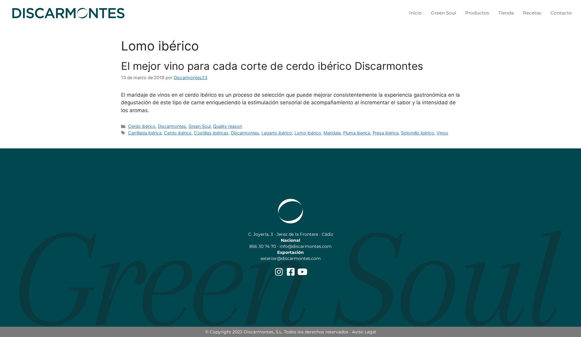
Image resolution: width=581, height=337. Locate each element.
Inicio (415, 13)
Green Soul (443, 13)
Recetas (532, 13)
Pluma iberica (356, 132)
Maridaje (332, 132)
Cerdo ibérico (142, 126)
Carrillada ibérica (145, 132)
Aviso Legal (364, 332)
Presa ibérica (386, 132)
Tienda (506, 13)
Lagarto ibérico (276, 132)
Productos (477, 13)
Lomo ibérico (307, 132)
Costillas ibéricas (211, 132)
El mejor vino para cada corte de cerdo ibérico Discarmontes (272, 66)
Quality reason (227, 126)
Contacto (561, 13)
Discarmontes (172, 126)
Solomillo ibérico (417, 132)
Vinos (442, 132)
